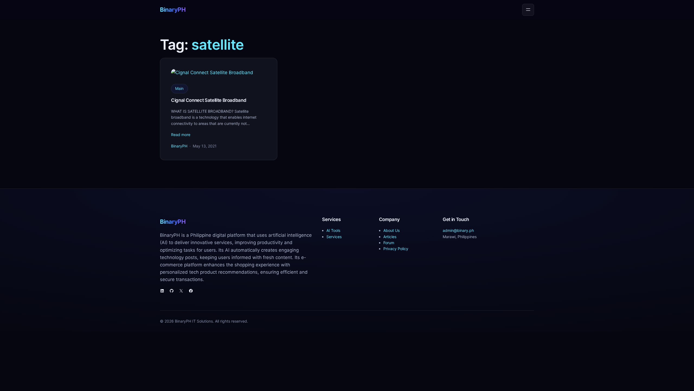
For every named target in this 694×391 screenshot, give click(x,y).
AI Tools (333, 230)
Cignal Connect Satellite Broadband (208, 100)
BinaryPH (173, 9)
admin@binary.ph (458, 230)
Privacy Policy (395, 248)
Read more (180, 134)
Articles (389, 236)
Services (334, 236)
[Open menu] (528, 10)
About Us (391, 230)
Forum (388, 242)
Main (179, 88)
